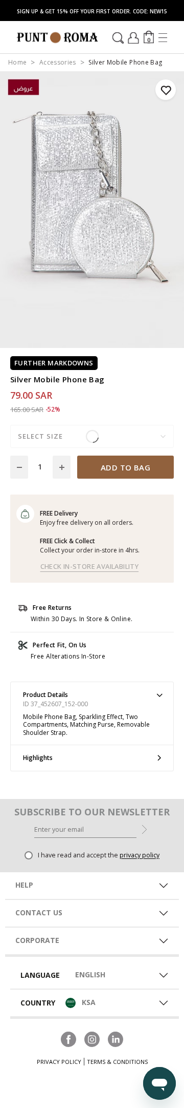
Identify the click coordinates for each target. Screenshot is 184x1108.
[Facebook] (68, 1038)
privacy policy (139, 855)
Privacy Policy (59, 1061)
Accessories (57, 62)
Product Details (45, 694)
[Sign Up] (144, 828)
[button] (148, 37)
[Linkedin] (115, 1038)
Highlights (38, 757)
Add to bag (126, 467)
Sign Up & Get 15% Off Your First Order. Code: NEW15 (92, 11)
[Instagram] (92, 1038)
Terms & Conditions (117, 1061)
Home (17, 62)
